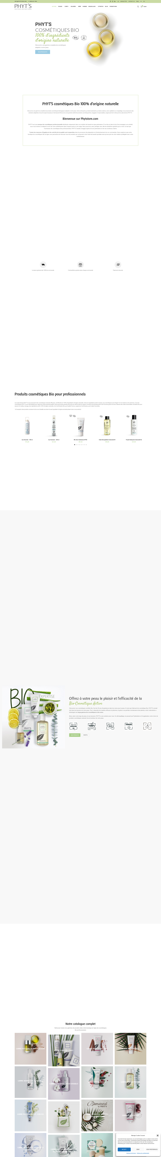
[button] (157, 1135)
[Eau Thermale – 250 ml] (53, 425)
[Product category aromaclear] (30, 1082)
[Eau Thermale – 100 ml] (27, 425)
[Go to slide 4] (79, 444)
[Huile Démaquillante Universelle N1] (107, 425)
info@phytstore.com (20, 1)
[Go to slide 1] (74, 444)
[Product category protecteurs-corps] (97, 1049)
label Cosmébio (96, 406)
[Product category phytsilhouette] (97, 1082)
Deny (138, 1149)
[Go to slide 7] (84, 444)
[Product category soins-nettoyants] (130, 1082)
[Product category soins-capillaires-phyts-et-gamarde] (64, 1050)
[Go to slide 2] (76, 444)
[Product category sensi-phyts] (64, 1084)
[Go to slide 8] (86, 444)
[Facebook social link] (110, 1)
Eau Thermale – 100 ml (27, 439)
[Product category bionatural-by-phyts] (97, 1115)
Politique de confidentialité (143, 1153)
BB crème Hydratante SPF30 (80, 439)
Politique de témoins (131, 1153)
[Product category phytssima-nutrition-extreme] (30, 1049)
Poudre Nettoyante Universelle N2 (134, 439)
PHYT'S (85, 735)
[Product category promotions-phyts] (64, 1117)
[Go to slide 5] (81, 444)
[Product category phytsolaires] (130, 1049)
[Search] (138, 6)
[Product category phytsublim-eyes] (30, 1115)
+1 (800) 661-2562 (32, 1)
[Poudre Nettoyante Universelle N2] (133, 425)
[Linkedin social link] (115, 1)
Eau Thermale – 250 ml (53, 439)
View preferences (152, 1149)
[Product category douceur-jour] (130, 1115)
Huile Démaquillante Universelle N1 (107, 439)
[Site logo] (23, 6)
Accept (124, 1149)
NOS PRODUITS (42, 52)
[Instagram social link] (112, 1)
